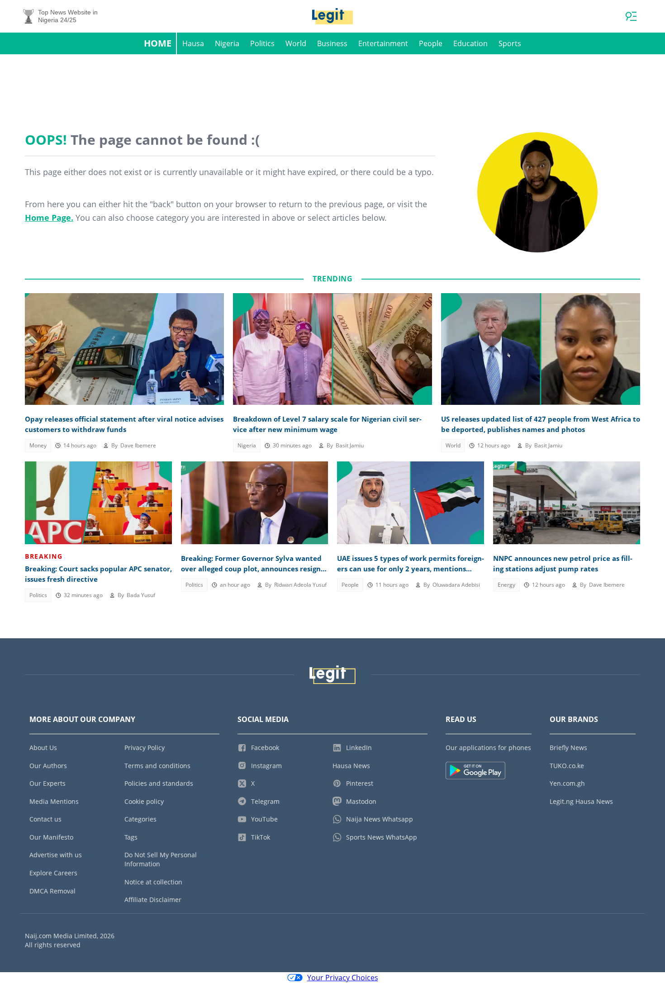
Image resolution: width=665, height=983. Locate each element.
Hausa (193, 43)
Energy (506, 585)
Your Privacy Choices (342, 978)
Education (470, 43)
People (430, 43)
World (295, 43)
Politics (262, 43)
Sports (510, 43)
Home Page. (49, 217)
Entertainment (383, 43)
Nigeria (227, 43)
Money (38, 445)
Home (157, 43)
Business (332, 43)
